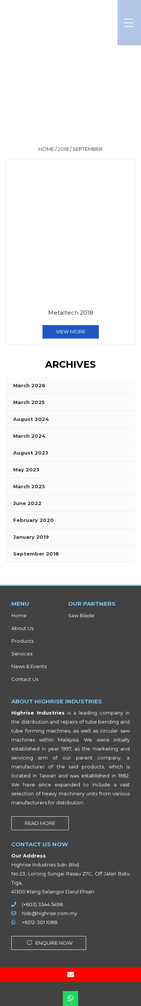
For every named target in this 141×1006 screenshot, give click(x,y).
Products (22, 641)
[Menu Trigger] (129, 22)
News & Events (29, 666)
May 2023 (26, 470)
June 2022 (27, 503)
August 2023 (31, 453)
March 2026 (29, 385)
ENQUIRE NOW (53, 943)
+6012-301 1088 (40, 922)
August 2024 (31, 419)
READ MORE (40, 823)
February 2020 (33, 520)
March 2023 (29, 486)
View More (70, 331)
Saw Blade (81, 615)
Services (21, 654)
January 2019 (31, 537)
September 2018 (36, 554)
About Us (22, 628)
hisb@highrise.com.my (49, 913)
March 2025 (29, 402)
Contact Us (24, 679)
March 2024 (29, 436)
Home (19, 615)
